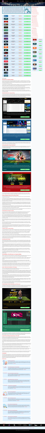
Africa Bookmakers (35, 9)
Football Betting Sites (35, 20)
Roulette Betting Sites (35, 33)
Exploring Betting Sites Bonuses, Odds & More (13, 379)
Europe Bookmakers (35, 10)
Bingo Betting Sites (35, 32)
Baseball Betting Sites (35, 21)
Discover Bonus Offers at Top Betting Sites (12, 416)
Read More (14, 363)
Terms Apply (13, 16)
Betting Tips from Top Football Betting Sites (12, 410)
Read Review (20, 15)
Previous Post (4, 423)
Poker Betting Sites (35, 31)
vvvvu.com (20, 430)
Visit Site (27, 21)
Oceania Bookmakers (35, 11)
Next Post (30, 423)
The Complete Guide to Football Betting (12, 385)
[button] (29, 1)
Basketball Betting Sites (35, 22)
